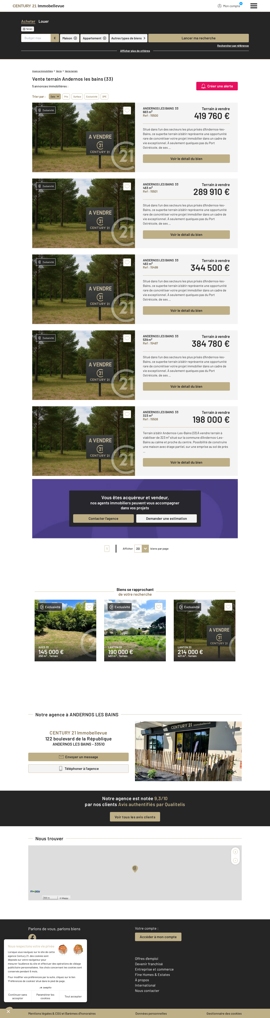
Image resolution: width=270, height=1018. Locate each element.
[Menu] (253, 5)
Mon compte (231, 6)
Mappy (65, 898)
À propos (142, 980)
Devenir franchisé (149, 964)
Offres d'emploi (146, 958)
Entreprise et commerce (154, 969)
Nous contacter (147, 990)
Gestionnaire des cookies (224, 1013)
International (145, 985)
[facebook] (32, 938)
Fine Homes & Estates (152, 974)
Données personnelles (151, 1013)
